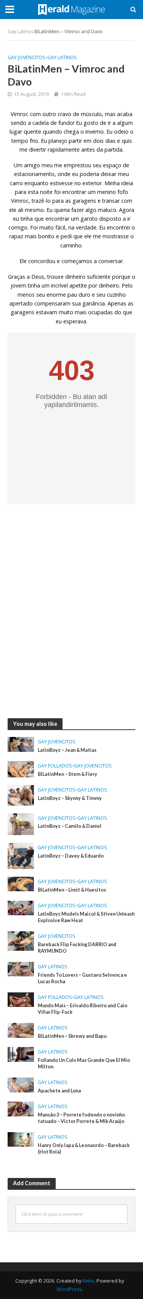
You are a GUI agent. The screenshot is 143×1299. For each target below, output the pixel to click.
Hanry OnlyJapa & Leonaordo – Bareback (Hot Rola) (84, 1148)
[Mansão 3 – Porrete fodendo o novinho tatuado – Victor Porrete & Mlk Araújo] (21, 1108)
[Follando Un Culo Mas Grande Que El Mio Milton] (21, 1053)
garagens (22, 312)
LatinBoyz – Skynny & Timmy (70, 798)
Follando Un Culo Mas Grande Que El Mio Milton (84, 1063)
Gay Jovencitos (26, 57)
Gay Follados (55, 766)
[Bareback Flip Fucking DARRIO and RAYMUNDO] (21, 940)
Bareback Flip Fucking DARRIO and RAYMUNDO (77, 948)
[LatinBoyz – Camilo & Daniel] (21, 823)
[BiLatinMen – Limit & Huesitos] (21, 883)
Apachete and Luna (59, 1091)
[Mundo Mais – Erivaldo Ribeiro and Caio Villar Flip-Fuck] (21, 999)
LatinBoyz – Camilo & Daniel (69, 826)
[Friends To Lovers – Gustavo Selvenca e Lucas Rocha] (21, 968)
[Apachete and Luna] (21, 1084)
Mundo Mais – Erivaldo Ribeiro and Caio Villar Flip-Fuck (82, 1009)
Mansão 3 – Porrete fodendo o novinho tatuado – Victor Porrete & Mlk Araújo (81, 1118)
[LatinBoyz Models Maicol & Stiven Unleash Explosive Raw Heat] (21, 907)
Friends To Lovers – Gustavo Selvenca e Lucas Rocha (82, 978)
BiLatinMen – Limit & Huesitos (72, 890)
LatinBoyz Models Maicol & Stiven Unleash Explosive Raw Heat (86, 917)
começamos (76, 261)
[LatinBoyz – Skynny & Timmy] (21, 794)
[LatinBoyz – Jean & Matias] (21, 744)
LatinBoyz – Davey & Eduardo (71, 856)
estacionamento (34, 174)
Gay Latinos (20, 31)
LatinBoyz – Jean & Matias (67, 750)
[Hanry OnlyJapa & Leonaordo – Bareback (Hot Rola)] (21, 1138)
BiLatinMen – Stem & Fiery (67, 774)
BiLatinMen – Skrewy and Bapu (72, 1036)
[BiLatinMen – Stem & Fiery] (21, 768)
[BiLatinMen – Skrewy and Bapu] (21, 1029)
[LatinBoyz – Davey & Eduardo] (21, 855)
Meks (88, 1281)
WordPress (69, 1289)
